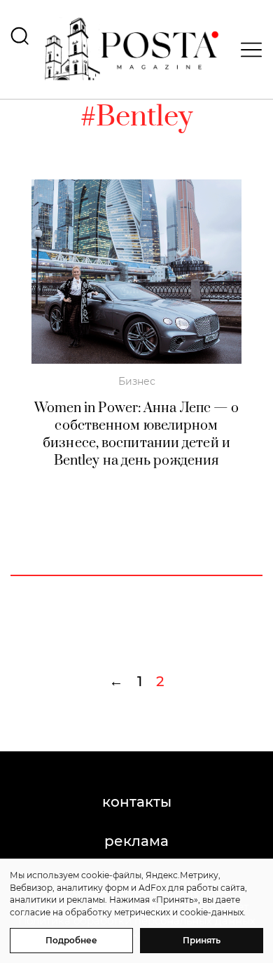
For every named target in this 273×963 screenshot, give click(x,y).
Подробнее (71, 940)
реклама (136, 841)
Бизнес (136, 381)
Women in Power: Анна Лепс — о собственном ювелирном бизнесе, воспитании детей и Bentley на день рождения (136, 434)
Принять (201, 940)
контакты (137, 801)
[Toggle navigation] (247, 50)
